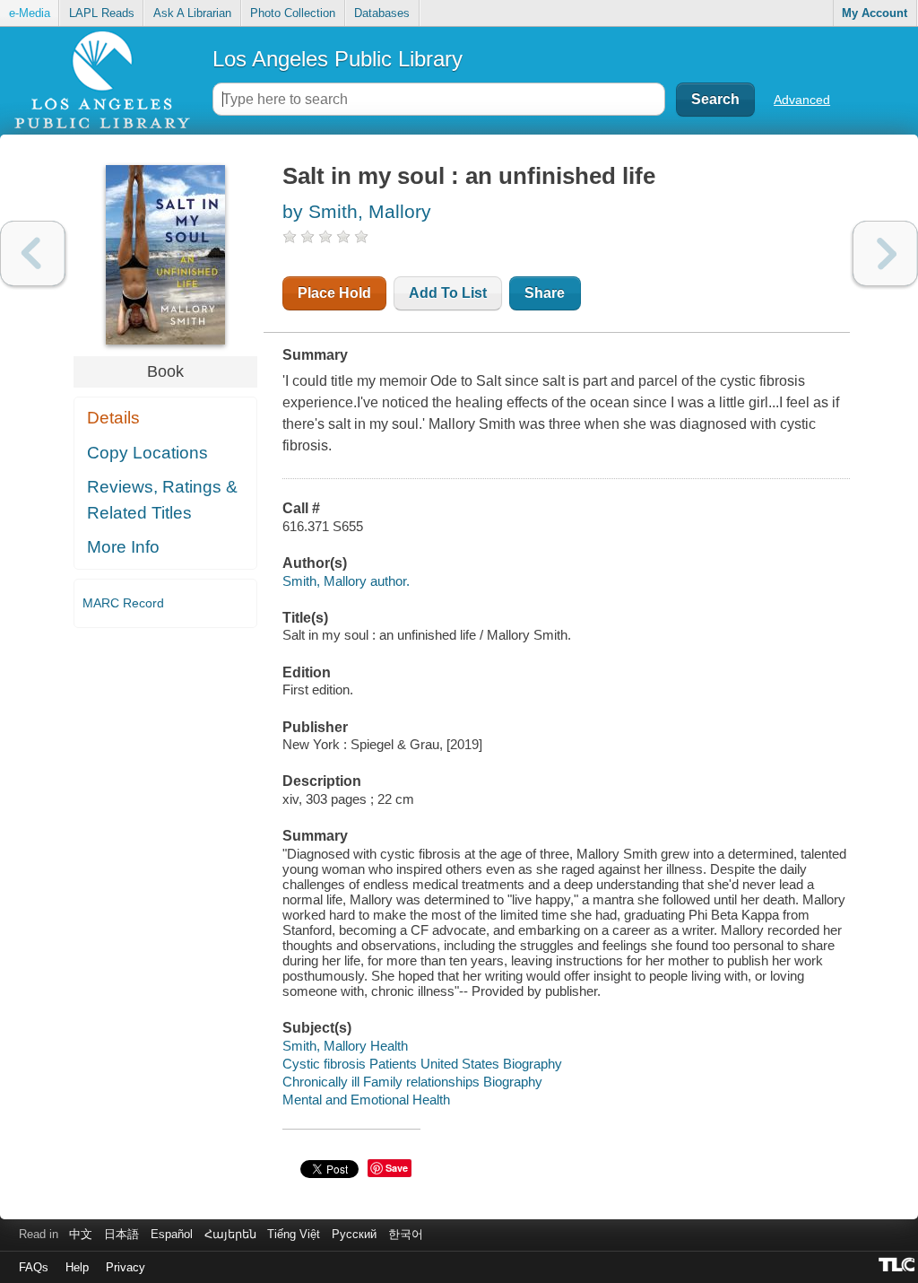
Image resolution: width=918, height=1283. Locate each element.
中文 (80, 1234)
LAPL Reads (101, 13)
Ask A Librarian (192, 13)
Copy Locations (147, 452)
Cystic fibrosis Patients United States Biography (422, 1063)
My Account (874, 13)
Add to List (448, 293)
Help (77, 1267)
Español (172, 1234)
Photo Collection (292, 13)
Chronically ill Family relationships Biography (412, 1081)
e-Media (29, 13)
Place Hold (334, 293)
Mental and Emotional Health (366, 1099)
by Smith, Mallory (356, 211)
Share (544, 293)
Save (396, 1167)
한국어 (405, 1234)
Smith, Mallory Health (345, 1045)
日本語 (121, 1234)
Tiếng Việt (293, 1234)
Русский (354, 1234)
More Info (123, 546)
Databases (382, 13)
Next (885, 253)
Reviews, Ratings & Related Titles (162, 499)
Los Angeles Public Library (337, 59)
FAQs (33, 1267)
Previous (32, 253)
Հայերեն (230, 1234)
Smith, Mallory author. (346, 581)
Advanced (802, 99)
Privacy (125, 1267)
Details (113, 417)
